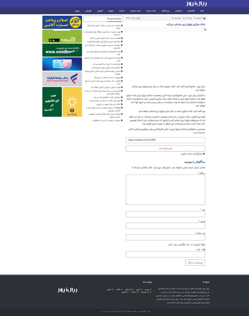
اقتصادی (190, 10)
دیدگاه (201, 173)
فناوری (100, 10)
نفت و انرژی (135, 10)
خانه (202, 10)
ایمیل (201, 221)
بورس (77, 10)
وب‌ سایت (200, 233)
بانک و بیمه (151, 10)
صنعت (122, 10)
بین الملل (165, 10)
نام (203, 210)
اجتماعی (178, 10)
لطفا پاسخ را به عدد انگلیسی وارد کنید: (186, 244)
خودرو (111, 10)
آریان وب (102, 311)
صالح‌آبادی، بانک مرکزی (191, 153)
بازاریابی (88, 10)
